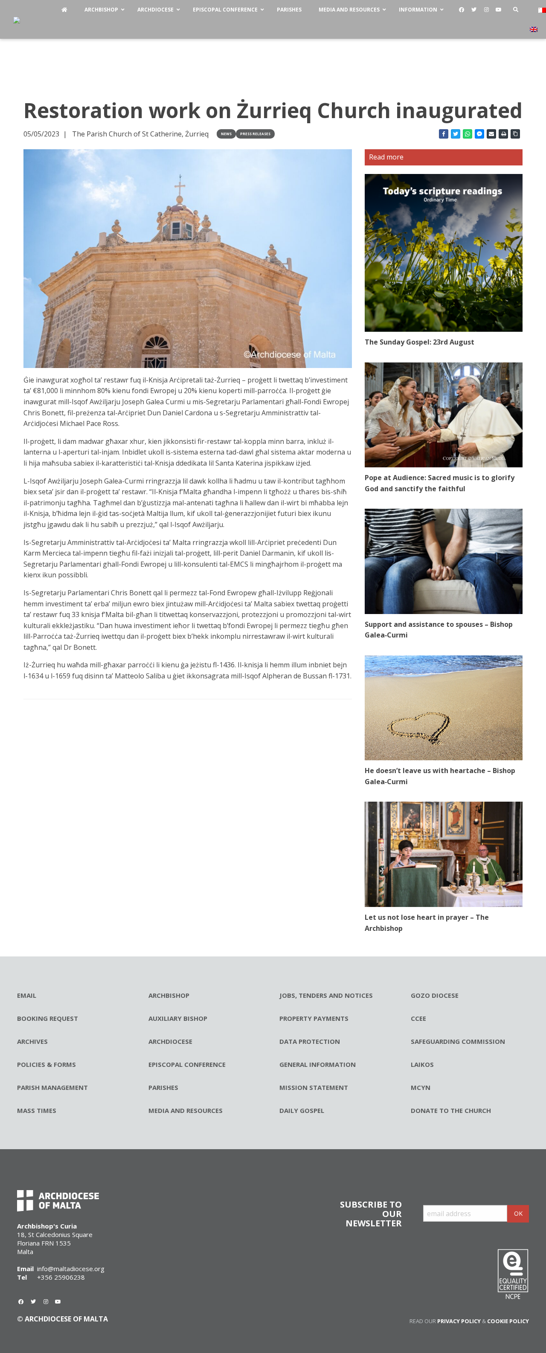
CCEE (418, 1018)
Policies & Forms (46, 1064)
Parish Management (52, 1087)
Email (26, 995)
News (226, 133)
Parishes (163, 1087)
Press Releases (255, 133)
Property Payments (314, 1018)
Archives (32, 1041)
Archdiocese (170, 1041)
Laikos (422, 1064)
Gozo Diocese (435, 995)
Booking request (47, 1018)
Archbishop (168, 995)
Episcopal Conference (187, 1064)
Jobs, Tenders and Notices (326, 995)
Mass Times (36, 1110)
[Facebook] (461, 10)
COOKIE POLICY (508, 1321)
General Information (317, 1064)
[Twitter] (474, 10)
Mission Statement (313, 1087)
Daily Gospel (301, 1110)
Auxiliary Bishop (177, 1018)
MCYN (420, 1087)
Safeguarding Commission (458, 1041)
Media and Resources (185, 1110)
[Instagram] (486, 10)
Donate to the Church (451, 1110)
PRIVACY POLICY (459, 1321)
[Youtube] (499, 10)
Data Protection (309, 1041)
